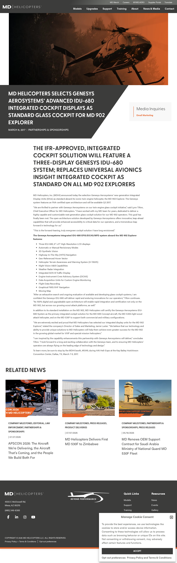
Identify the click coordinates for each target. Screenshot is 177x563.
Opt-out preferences (114, 557)
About (134, 8)
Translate (168, 2)
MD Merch (114, 2)
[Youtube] (33, 517)
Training (122, 8)
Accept (137, 551)
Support (107, 8)
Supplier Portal (154, 2)
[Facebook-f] (8, 517)
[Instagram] (24, 517)
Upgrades (92, 8)
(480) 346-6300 (12, 510)
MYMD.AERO (139, 2)
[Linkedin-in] (16, 517)
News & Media (151, 8)
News (154, 500)
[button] (171, 517)
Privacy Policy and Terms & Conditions (149, 557)
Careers (126, 2)
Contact (169, 8)
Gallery (154, 510)
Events (154, 505)
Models (77, 8)
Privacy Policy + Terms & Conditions (20, 541)
